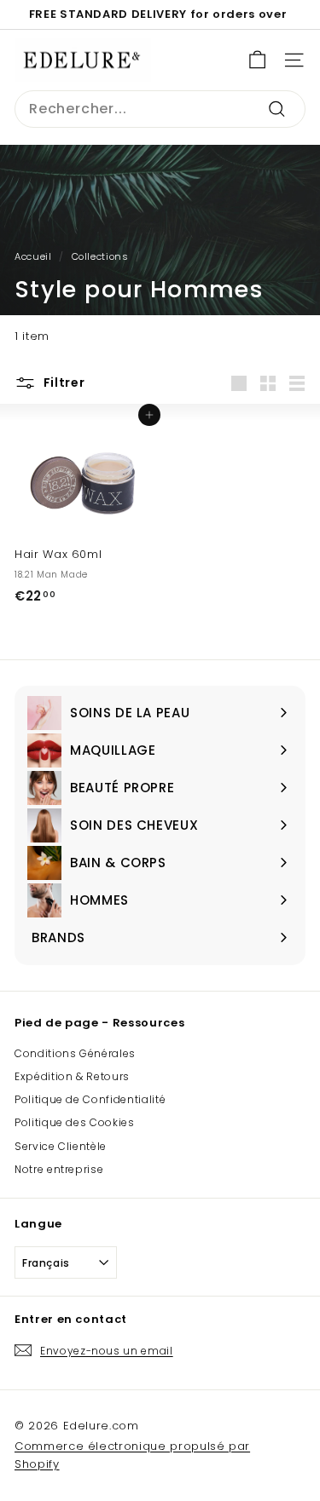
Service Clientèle (61, 1146)
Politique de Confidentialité (90, 1099)
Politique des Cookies (75, 1122)
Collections (100, 256)
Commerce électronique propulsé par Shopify (132, 1455)
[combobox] (160, 109)
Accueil (33, 256)
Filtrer (62, 382)
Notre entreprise (59, 1169)
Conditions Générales (75, 1053)
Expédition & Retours (72, 1076)
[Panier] (257, 60)
